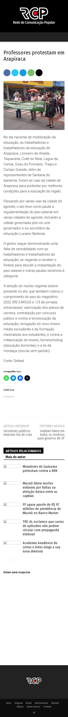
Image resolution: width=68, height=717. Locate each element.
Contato (47, 706)
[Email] (39, 72)
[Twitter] (15, 72)
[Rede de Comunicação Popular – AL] (34, 16)
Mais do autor (15, 457)
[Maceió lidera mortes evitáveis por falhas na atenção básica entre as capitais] (12, 487)
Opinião (55, 702)
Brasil (29, 702)
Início (8, 702)
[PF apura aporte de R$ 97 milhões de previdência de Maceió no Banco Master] (12, 509)
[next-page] (11, 560)
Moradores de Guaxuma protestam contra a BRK (40, 468)
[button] (6, 37)
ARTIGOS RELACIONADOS (23, 451)
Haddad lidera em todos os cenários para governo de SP (51, 434)
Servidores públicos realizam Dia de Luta (17, 432)
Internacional (41, 702)
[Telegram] (23, 72)
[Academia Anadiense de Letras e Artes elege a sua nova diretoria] (12, 547)
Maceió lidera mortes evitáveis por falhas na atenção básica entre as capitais (40, 489)
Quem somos (33, 706)
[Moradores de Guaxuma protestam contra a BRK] (12, 471)
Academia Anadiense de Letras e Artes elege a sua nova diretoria (41, 547)
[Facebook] (6, 72)
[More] (47, 72)
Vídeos (20, 706)
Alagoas (19, 702)
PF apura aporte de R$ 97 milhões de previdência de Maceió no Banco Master (42, 508)
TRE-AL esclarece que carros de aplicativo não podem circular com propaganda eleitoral (43, 528)
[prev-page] (5, 560)
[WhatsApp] (31, 72)
